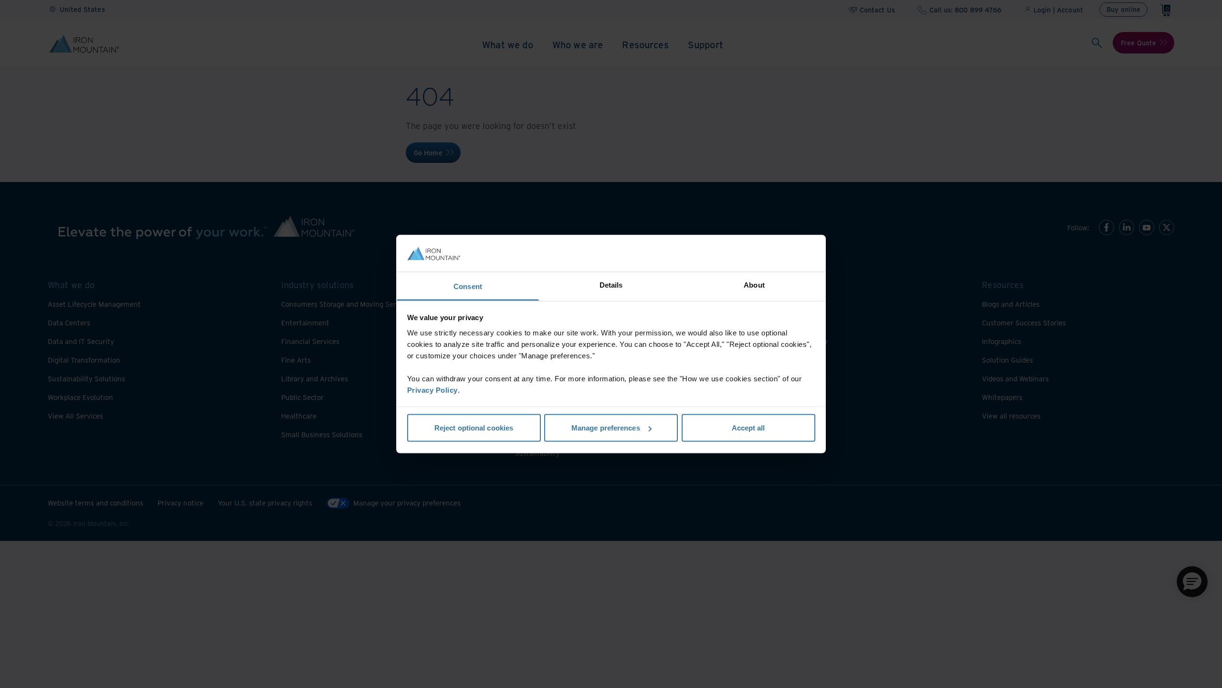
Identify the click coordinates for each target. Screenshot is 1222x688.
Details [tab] (611, 284)
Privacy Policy (432, 390)
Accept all (748, 428)
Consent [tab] (467, 286)
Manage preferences (605, 428)
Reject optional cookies (473, 428)
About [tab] (754, 284)
